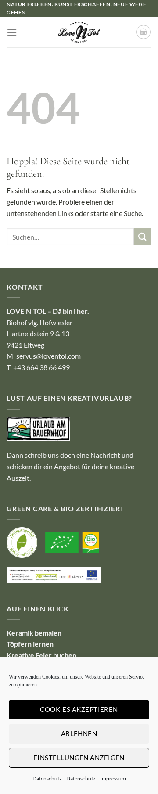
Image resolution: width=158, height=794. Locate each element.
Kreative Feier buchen (41, 655)
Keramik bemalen (34, 633)
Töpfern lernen (30, 644)
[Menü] (12, 32)
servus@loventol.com (48, 356)
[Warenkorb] (143, 32)
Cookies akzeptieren (79, 709)
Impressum (113, 778)
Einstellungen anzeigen (79, 758)
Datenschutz (47, 778)
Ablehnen (79, 733)
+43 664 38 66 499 (41, 367)
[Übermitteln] (142, 236)
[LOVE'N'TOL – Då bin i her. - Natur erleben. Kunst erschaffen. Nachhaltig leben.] (79, 32)
